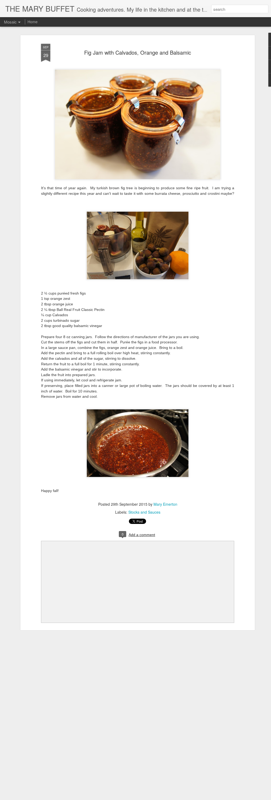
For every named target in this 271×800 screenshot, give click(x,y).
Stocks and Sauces (144, 512)
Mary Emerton (165, 504)
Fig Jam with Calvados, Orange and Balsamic (137, 52)
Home (33, 21)
